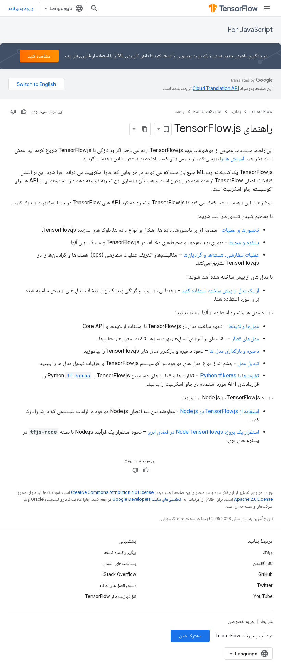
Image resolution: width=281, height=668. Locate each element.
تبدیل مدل (248, 363)
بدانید (236, 111)
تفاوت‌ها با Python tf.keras (229, 375)
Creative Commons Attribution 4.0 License (112, 492)
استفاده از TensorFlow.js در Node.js (219, 411)
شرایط (267, 621)
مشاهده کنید (39, 56)
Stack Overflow (119, 574)
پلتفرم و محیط (244, 242)
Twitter (265, 585)
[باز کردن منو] (267, 8)
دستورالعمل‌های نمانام (117, 585)
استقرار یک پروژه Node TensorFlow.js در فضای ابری (203, 432)
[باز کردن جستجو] (94, 8)
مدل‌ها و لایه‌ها (244, 326)
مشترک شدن (190, 636)
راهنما (179, 111)
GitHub (265, 574)
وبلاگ (268, 552)
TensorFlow (261, 111)
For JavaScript (250, 29)
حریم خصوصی (241, 621)
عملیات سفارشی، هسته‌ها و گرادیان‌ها (221, 254)
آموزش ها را (232, 158)
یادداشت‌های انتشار (119, 563)
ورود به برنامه (20, 8)
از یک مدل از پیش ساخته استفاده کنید (220, 290)
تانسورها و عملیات (240, 230)
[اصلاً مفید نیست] (13, 111)
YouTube (263, 596)
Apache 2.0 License (253, 499)
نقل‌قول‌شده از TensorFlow (110, 596)
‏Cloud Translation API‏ (216, 88)
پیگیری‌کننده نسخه (120, 552)
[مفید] (24, 111)
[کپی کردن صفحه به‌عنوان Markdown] (144, 129)
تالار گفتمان (263, 563)
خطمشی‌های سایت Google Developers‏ (147, 499)
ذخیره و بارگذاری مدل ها (234, 351)
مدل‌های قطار (245, 338)
